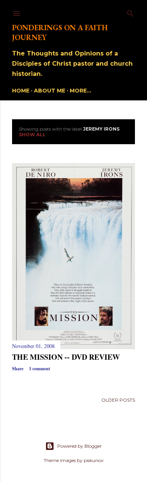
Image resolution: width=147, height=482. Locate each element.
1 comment (39, 368)
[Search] (130, 12)
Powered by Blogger (79, 446)
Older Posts (118, 400)
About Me (49, 90)
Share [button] (17, 368)
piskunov (94, 460)
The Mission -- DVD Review (66, 356)
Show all (32, 134)
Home (20, 90)
